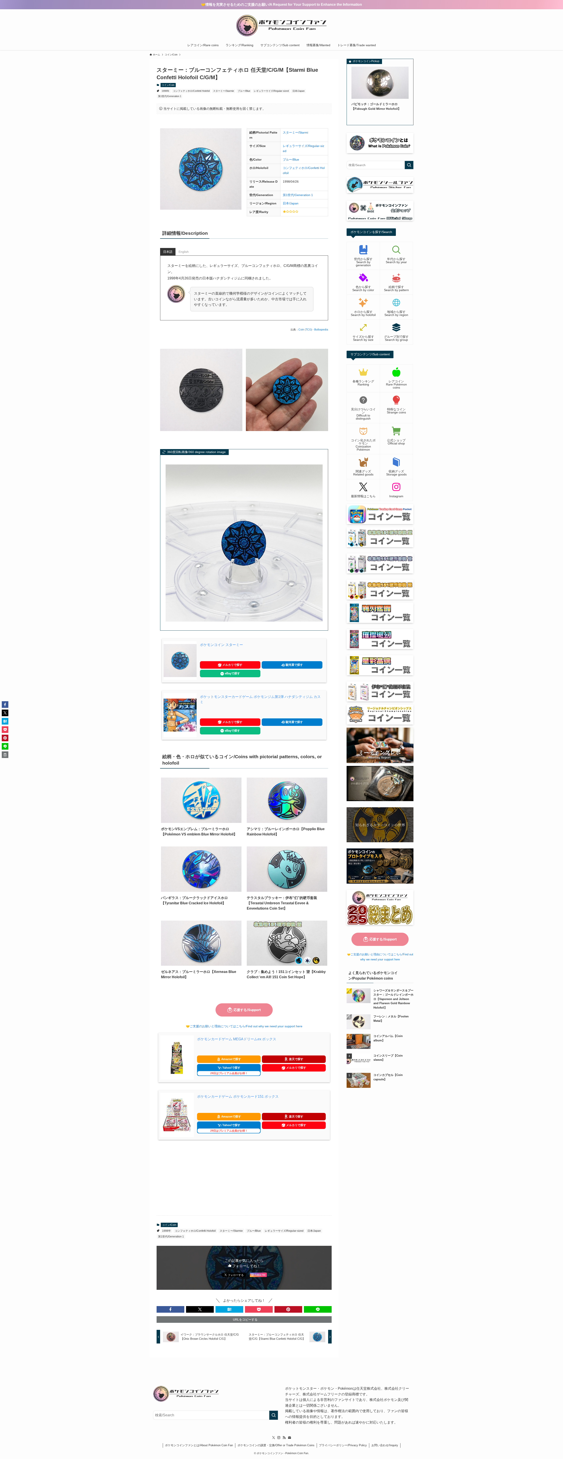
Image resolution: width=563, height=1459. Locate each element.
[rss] (284, 1438)
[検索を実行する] (409, 165)
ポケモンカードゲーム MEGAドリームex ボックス (236, 1039)
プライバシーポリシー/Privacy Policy (343, 1445)
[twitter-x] (274, 1438)
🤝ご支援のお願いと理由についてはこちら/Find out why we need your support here (244, 1026)
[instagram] (279, 1438)
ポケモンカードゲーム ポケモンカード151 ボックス (238, 1096)
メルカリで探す (231, 664)
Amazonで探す (230, 1059)
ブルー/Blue (244, 91)
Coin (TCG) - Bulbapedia (313, 329)
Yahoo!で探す (229, 1070)
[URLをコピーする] (5, 754)
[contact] (289, 1438)
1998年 (165, 91)
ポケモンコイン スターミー (221, 645)
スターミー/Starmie (223, 91)
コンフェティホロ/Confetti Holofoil (191, 91)
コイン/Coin (168, 85)
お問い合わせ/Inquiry (384, 1445)
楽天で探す (295, 1059)
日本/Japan (298, 91)
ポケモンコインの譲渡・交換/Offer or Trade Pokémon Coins (276, 1445)
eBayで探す (232, 673)
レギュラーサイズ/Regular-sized (271, 91)
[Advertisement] (244, 1177)
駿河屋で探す (294, 664)
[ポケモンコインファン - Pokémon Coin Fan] (281, 26)
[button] (170, 1309)
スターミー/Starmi (295, 132)
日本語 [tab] (167, 251)
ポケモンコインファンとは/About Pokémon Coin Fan (199, 1445)
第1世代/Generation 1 (169, 96)
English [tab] (184, 251)
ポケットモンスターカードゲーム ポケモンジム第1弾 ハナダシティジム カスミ (260, 699)
